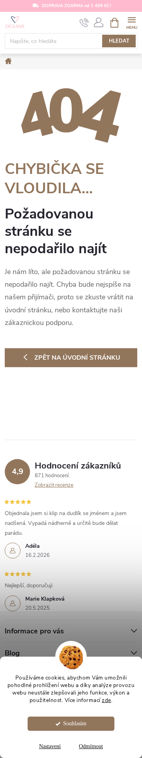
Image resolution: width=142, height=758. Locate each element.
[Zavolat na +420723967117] (84, 23)
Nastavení (50, 746)
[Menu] (131, 22)
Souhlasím (74, 723)
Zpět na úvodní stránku (77, 357)
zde (106, 700)
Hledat (119, 41)
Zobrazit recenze (54, 485)
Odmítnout (91, 746)
